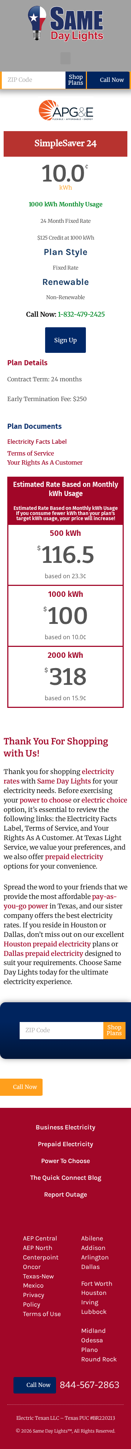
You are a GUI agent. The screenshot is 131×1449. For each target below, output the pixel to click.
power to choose (46, 800)
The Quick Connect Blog (65, 1178)
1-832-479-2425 (81, 314)
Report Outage (65, 1194)
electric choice (104, 800)
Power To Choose (65, 1161)
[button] (65, 58)
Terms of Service (30, 453)
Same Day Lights (64, 781)
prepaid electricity (73, 857)
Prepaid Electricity (65, 1144)
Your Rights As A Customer (45, 462)
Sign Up (65, 340)
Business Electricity (65, 1127)
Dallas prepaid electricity (43, 953)
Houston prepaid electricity (47, 944)
